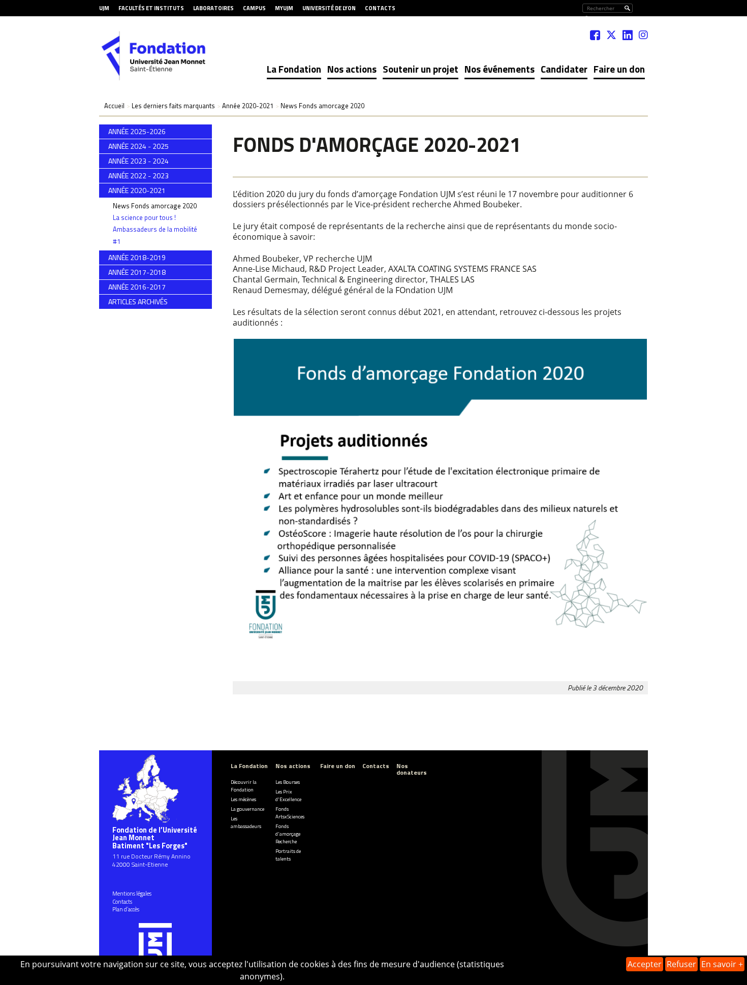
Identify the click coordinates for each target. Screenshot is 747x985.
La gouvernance (247, 809)
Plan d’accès (125, 909)
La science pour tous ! (144, 217)
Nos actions (352, 68)
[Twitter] (611, 35)
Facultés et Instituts (151, 8)
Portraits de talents (288, 855)
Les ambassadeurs (246, 822)
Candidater (564, 68)
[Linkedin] (627, 35)
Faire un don (619, 68)
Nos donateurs (411, 769)
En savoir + (722, 964)
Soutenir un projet (420, 68)
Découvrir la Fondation (244, 785)
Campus (254, 8)
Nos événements (499, 68)
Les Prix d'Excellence (288, 795)
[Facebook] (595, 35)
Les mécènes (243, 799)
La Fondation (294, 68)
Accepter (645, 964)
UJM (104, 8)
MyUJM (284, 8)
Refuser (681, 964)
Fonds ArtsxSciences (289, 812)
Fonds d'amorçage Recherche (287, 833)
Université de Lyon (329, 8)
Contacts (380, 8)
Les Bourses (287, 782)
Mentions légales (131, 893)
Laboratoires (213, 8)
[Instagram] (643, 35)
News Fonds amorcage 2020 (155, 206)
